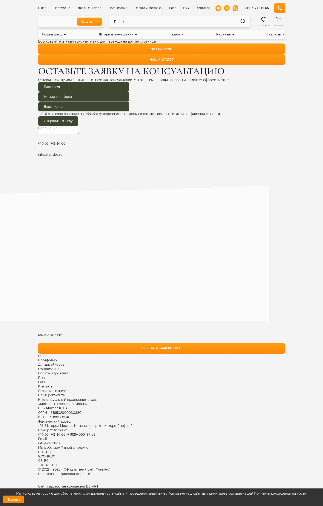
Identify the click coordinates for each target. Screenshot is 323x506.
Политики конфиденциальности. (280, 493)
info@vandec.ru (50, 443)
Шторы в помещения (116, 34)
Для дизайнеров (89, 8)
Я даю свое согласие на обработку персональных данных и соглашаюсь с (132, 114)
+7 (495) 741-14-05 (51, 434)
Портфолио (62, 8)
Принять (13, 499)
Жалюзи (274, 34)
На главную (161, 49)
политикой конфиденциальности (193, 114)
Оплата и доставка (148, 8)
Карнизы (223, 34)
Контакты (203, 8)
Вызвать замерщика (161, 348)
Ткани (175, 34)
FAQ (186, 8)
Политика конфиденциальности (64, 474)
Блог (172, 8)
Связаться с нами (52, 391)
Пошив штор (52, 34)
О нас (42, 8)
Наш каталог (162, 60)
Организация (118, 8)
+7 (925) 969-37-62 (80, 434)
